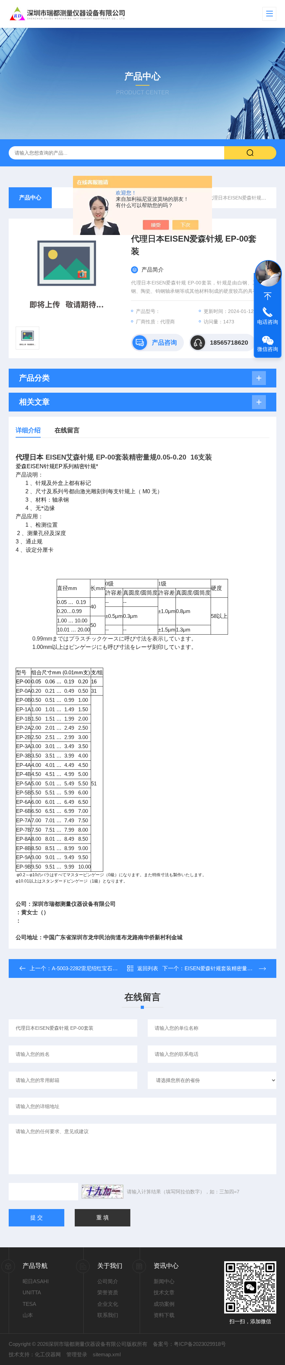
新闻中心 (164, 1281)
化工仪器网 (48, 1354)
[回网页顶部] (267, 296)
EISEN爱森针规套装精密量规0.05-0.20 (229, 968)
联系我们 (107, 1315)
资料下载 (164, 1315)
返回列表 (147, 968)
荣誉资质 (107, 1292)
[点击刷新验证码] (102, 1192)
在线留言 (67, 430)
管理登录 (76, 1354)
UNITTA (32, 1292)
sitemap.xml (107, 1354)
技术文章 (164, 1292)
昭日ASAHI (36, 1281)
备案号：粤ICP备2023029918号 (189, 1344)
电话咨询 (267, 322)
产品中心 (30, 198)
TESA (29, 1304)
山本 (28, 1315)
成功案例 (164, 1304)
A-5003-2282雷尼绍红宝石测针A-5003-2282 (102, 968)
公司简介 (107, 1281)
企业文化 (107, 1304)
